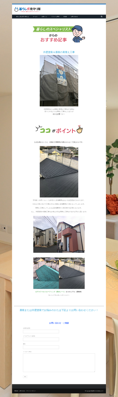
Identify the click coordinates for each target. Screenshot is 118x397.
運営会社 (16, 391)
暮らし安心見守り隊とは (22, 16)
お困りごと (44, 16)
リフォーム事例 (55, 16)
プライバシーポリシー (31, 391)
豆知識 (65, 16)
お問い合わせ (74, 16)
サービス (35, 16)
